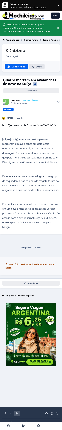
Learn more (6, 5)
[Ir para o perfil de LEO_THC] (6, 102)
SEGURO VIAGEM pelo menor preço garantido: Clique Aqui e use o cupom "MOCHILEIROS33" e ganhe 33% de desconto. (26, 28)
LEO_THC (15, 100)
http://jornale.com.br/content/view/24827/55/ (29, 125)
